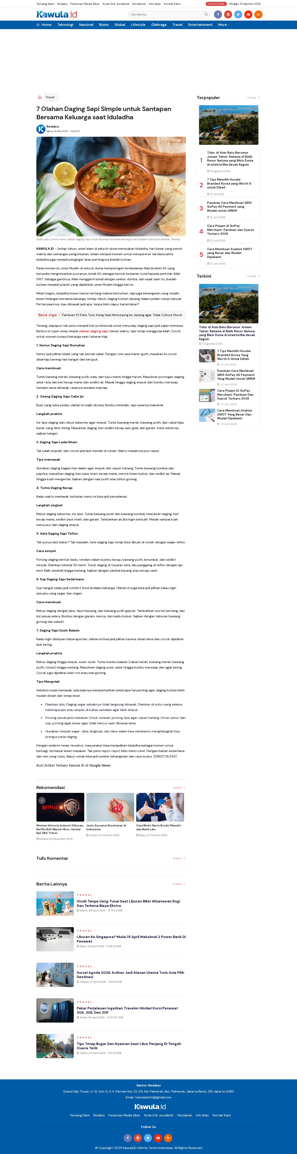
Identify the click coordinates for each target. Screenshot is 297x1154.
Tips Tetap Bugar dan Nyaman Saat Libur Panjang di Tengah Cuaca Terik (129, 1046)
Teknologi (65, 24)
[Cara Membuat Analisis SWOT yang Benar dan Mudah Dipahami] (207, 415)
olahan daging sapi (93, 331)
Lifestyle (138, 24)
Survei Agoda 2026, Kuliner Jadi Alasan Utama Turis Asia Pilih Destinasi (130, 974)
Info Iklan (155, 4)
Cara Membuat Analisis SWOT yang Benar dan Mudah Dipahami (229, 253)
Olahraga (158, 24)
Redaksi (62, 4)
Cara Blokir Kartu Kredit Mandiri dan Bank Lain (158, 827)
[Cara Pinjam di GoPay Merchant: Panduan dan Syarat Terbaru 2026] (207, 395)
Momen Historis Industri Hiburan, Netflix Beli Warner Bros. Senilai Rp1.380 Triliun (60, 829)
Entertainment (200, 24)
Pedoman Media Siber (85, 4)
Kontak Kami (172, 4)
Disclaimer (139, 4)
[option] (61, 818)
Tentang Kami (45, 4)
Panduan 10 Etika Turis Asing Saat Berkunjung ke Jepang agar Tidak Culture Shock (122, 315)
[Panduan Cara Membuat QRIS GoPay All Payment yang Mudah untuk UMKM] (207, 375)
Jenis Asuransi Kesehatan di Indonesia (106, 827)
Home (46, 24)
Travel (177, 24)
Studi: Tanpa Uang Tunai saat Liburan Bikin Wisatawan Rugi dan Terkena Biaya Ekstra (128, 903)
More (222, 24)
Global (120, 24)
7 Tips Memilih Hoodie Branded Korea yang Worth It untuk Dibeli (229, 183)
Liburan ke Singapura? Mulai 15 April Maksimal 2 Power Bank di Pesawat (131, 939)
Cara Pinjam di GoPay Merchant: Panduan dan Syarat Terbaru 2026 (230, 230)
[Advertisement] (148, 62)
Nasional (86, 24)
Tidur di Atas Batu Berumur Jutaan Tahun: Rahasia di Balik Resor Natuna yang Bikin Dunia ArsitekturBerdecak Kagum (230, 159)
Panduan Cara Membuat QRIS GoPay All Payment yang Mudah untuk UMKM (229, 207)
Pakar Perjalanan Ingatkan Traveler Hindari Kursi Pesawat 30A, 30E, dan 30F (127, 1010)
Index (178, 787)
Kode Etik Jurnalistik (116, 4)
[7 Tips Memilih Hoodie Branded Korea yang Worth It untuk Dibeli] (207, 355)
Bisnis (104, 24)
